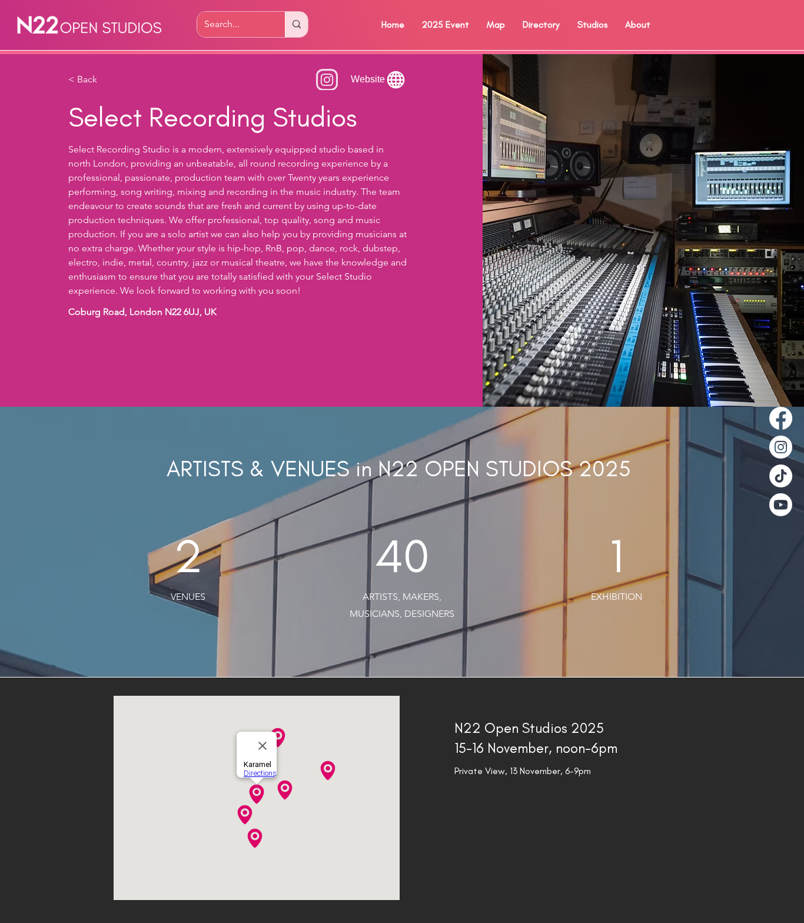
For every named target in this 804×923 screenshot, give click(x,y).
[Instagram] (780, 447)
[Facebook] (780, 418)
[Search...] (296, 24)
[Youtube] (780, 504)
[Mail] (327, 79)
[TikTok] (780, 475)
